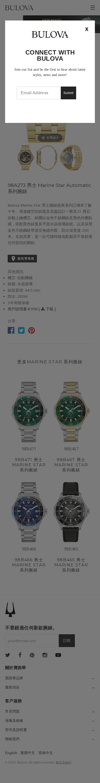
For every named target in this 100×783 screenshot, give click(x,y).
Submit (68, 93)
